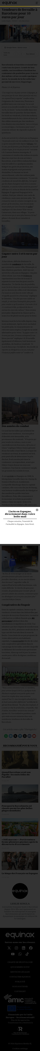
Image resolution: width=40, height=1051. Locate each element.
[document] (20, 525)
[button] (37, 510)
